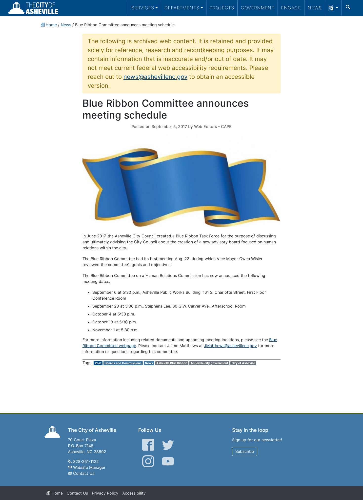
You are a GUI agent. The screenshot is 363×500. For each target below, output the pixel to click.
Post (98, 363)
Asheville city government (209, 363)
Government (257, 7)
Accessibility (134, 493)
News (315, 7)
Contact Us (83, 473)
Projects (222, 7)
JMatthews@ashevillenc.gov (230, 345)
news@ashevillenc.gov (155, 76)
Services (142, 7)
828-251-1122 (86, 461)
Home (56, 493)
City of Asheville (243, 363)
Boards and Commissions (123, 363)
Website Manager (89, 467)
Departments (181, 7)
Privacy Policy (105, 493)
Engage (291, 7)
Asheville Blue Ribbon (171, 363)
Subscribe (244, 451)
